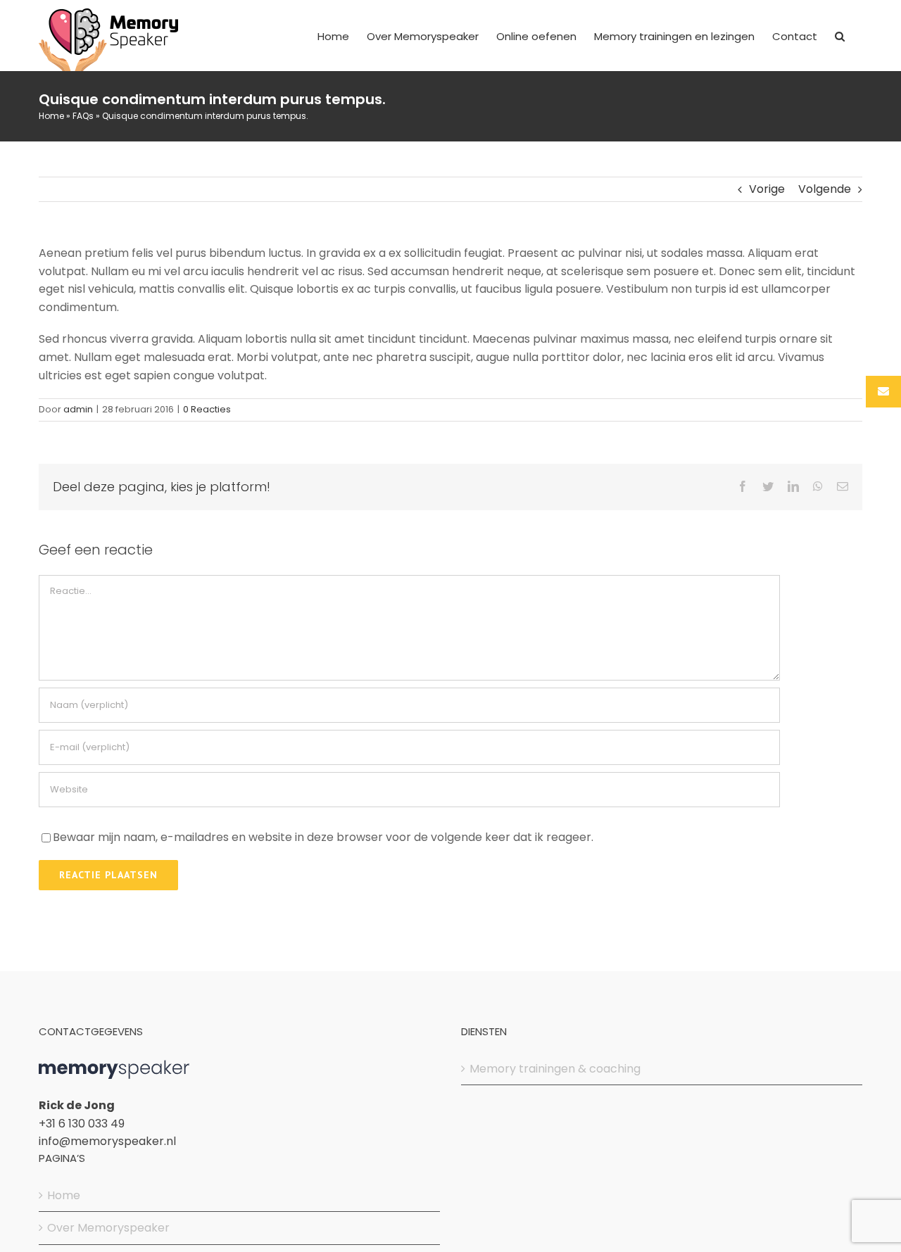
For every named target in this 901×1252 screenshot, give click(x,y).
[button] (840, 35)
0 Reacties (207, 409)
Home (51, 116)
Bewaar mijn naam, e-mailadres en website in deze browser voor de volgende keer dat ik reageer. (323, 837)
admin (78, 409)
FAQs (83, 116)
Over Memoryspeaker (108, 1228)
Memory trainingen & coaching (555, 1069)
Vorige (767, 189)
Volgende (824, 189)
